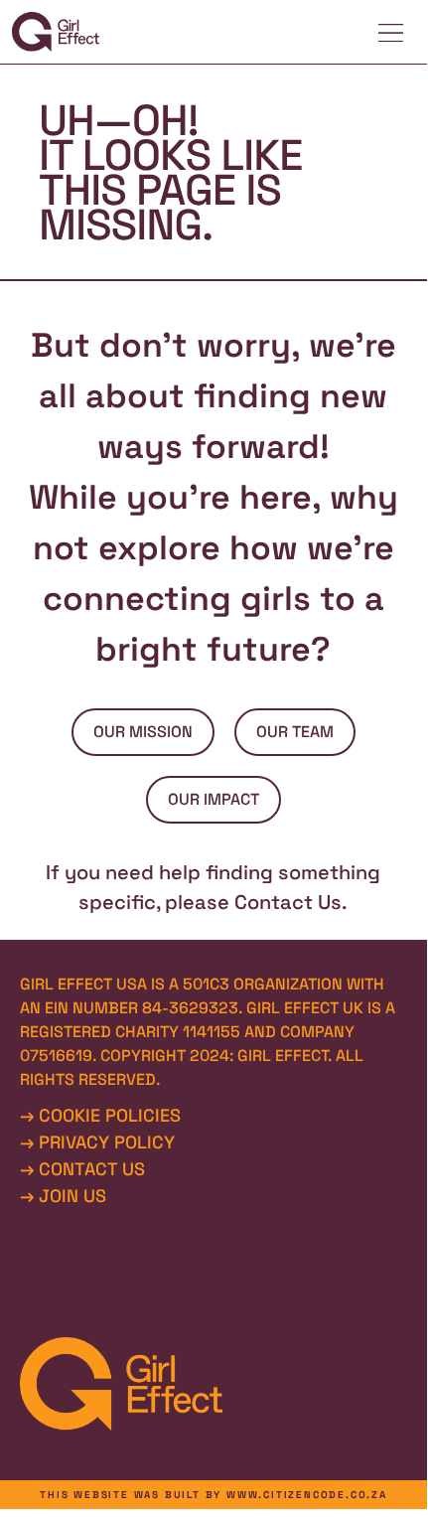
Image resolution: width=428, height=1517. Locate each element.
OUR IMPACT (213, 799)
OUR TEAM (295, 731)
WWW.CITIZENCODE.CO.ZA (306, 1494)
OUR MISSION (143, 731)
